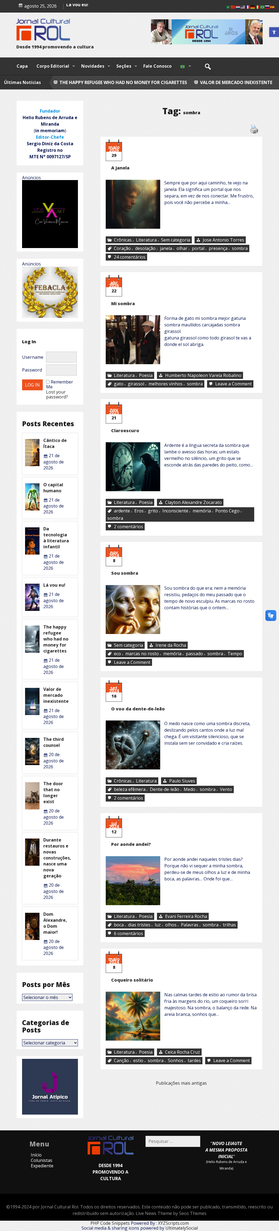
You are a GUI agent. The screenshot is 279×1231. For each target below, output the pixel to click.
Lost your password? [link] (57, 394)
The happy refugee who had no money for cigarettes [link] (55, 639)
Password (32, 370)
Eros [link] (139, 511)
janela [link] (166, 248)
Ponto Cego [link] (227, 511)
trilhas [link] (229, 925)
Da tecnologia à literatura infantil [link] (103, 6)
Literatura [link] (146, 240)
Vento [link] (226, 789)
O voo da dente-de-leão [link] (138, 709)
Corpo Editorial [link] (53, 66)
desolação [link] (145, 248)
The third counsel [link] (245, 82)
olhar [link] (182, 248)
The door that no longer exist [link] (53, 793)
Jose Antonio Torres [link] (223, 240)
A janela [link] (120, 168)
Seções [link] (123, 66)
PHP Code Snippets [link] (110, 1223)
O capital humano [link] (53, 488)
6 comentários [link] (129, 933)
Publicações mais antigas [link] (181, 1083)
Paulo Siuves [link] (182, 781)
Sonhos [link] (175, 1060)
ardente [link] (122, 511)
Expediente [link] (42, 1166)
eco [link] (117, 654)
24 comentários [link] (130, 257)
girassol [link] (136, 384)
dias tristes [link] (139, 925)
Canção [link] (121, 1060)
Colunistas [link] (41, 1160)
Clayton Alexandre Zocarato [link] (193, 502)
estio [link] (138, 1060)
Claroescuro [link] (125, 431)
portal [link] (198, 248)
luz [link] (158, 925)
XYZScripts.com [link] (173, 1223)
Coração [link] (122, 248)
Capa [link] (22, 66)
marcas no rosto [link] (142, 654)
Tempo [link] (235, 654)
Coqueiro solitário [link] (132, 980)
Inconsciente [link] (175, 511)
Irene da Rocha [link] (171, 645)
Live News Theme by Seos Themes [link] (171, 1213)
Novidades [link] (92, 66)
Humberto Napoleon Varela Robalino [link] (203, 375)
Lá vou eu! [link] (54, 585)
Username (32, 357)
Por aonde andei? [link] (131, 844)
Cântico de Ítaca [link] (55, 443)
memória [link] (202, 511)
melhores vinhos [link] (165, 384)
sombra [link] (240, 248)
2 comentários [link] (129, 527)
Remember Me (59, 384)
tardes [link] (194, 1060)
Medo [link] (189, 789)
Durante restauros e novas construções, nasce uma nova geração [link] (57, 858)
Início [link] (36, 1155)
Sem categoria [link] (175, 240)
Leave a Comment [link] (234, 384)
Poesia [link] (146, 375)
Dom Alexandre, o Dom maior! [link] (55, 923)
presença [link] (218, 248)
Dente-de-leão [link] (164, 789)
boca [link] (119, 925)
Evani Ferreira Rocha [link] (186, 916)
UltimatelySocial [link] (181, 1228)
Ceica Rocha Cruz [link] (182, 1052)
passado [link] (194, 654)
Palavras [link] (189, 925)
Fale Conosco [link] (157, 66)
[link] (274, 32)
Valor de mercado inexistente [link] (175, 82)
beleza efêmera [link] (129, 789)
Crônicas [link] (123, 240)
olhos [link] (171, 925)
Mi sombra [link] (123, 304)
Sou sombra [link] (124, 573)
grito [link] (153, 511)
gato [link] (118, 384)
